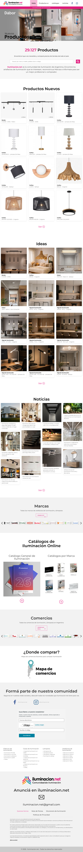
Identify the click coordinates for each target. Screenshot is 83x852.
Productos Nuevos (41, 88)
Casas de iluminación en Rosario (30, 764)
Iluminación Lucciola (10, 754)
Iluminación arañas (48, 756)
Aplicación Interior (68, 754)
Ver (41, 226)
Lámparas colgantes (49, 754)
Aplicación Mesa (67, 756)
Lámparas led (47, 751)
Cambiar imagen (39, 725)
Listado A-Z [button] (41, 515)
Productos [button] (43, 3)
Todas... (26, 767)
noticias (65, 3)
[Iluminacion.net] (13, 3)
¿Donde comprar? (41, 652)
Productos (41, 50)
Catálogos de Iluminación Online (41, 543)
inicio (34, 3)
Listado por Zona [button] (41, 628)
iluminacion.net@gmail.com (41, 804)
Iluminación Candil (9, 757)
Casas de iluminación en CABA (30, 752)
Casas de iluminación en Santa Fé (30, 758)
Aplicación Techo (68, 761)
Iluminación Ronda (9, 753)
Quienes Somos (22, 811)
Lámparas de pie (48, 753)
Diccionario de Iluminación (56, 811)
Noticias (41, 399)
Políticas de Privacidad (41, 815)
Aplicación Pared (68, 757)
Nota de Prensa (37, 811)
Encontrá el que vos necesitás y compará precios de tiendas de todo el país (41, 56)
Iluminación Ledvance (10, 756)
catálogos (55, 3)
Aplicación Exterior (68, 753)
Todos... (6, 759)
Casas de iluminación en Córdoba (30, 755)
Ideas (41, 243)
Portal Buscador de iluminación (41, 7)
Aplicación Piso (67, 759)
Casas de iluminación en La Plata (31, 761)
